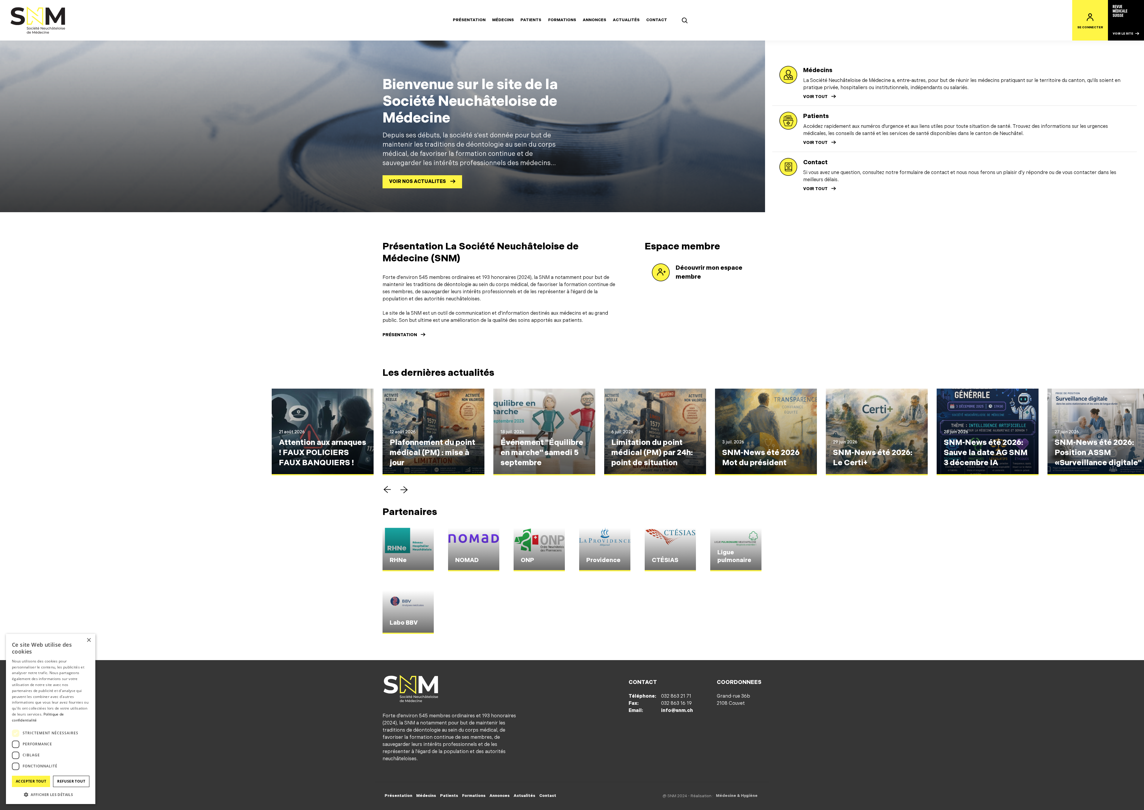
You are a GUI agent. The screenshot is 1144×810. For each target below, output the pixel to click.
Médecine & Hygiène (737, 795)
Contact (656, 20)
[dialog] (50, 719)
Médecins (503, 20)
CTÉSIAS (665, 560)
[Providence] (604, 549)
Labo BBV (404, 622)
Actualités (626, 20)
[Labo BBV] (408, 612)
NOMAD (467, 560)
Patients (530, 20)
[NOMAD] (473, 549)
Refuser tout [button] (71, 781)
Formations (562, 20)
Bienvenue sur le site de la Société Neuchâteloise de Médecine (470, 101)
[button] (387, 489)
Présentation (469, 20)
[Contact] (788, 167)
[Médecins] (788, 75)
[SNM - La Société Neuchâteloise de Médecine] (38, 20)
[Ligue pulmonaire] (735, 549)
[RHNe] (408, 549)
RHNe (398, 560)
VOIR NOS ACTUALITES (417, 181)
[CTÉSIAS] (670, 549)
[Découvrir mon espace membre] (661, 272)
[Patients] (788, 121)
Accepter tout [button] (31, 781)
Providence (603, 560)
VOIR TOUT (815, 96)
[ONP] (539, 549)
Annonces (594, 20)
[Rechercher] (684, 20)
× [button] (88, 640)
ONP (527, 560)
